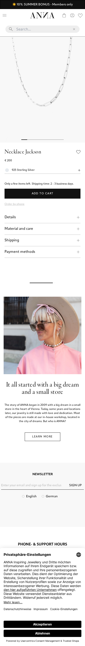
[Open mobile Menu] (4, 15)
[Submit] (11, 29)
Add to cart (42, 193)
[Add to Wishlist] (78, 152)
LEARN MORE (42, 436)
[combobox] (42, 31)
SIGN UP (75, 485)
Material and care (19, 229)
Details (10, 217)
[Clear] (74, 29)
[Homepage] (42, 15)
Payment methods (20, 252)
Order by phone (14, 204)
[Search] (12, 15)
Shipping (12, 240)
